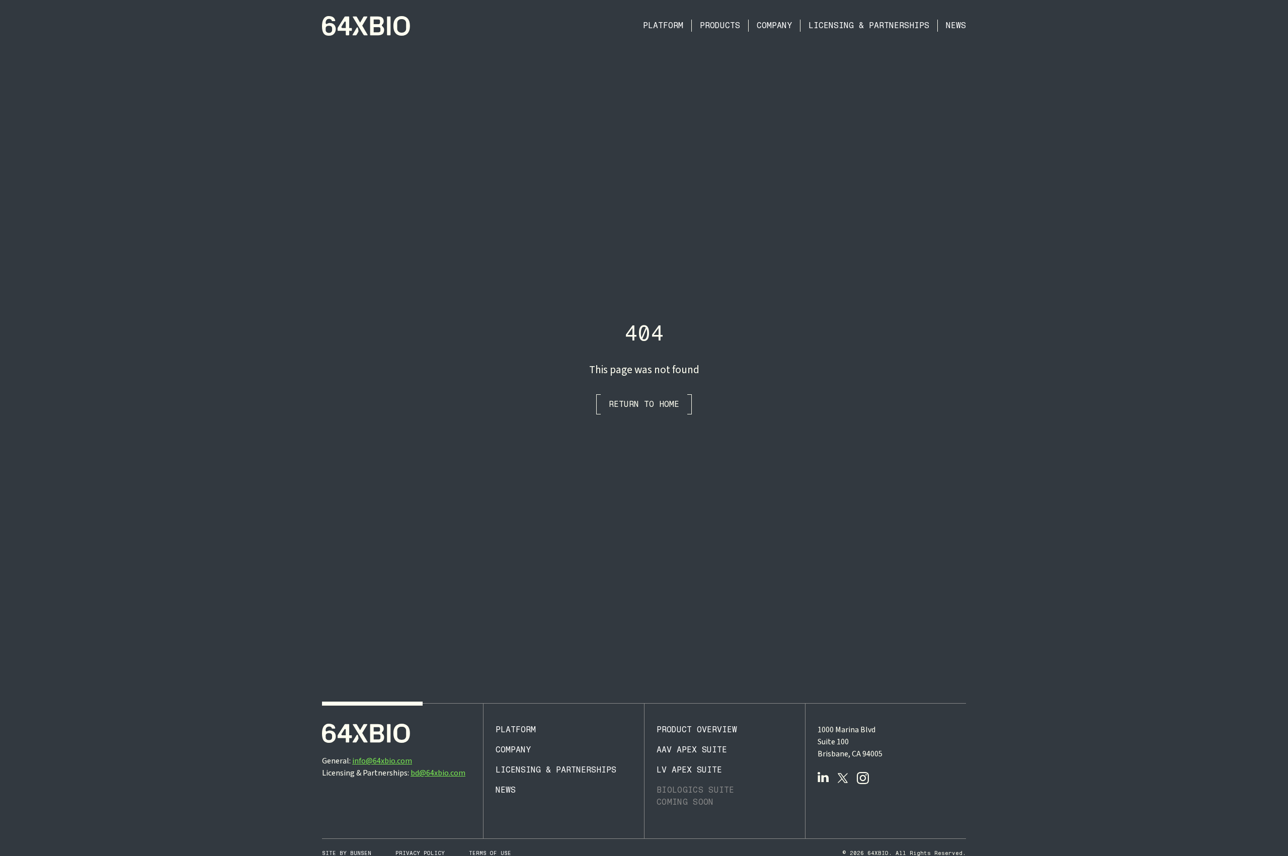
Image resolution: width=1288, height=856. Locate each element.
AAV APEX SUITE (692, 749)
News (956, 25)
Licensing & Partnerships (869, 25)
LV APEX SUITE (689, 770)
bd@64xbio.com (438, 773)
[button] (720, 26)
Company (774, 25)
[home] (366, 26)
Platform (663, 25)
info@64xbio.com (382, 760)
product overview (697, 729)
